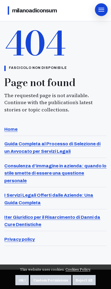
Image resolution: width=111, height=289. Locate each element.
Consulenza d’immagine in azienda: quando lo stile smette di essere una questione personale (55, 173)
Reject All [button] (84, 280)
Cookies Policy (77, 269)
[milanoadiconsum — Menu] (101, 9)
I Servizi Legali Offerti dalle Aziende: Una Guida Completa (48, 199)
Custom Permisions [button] (50, 280)
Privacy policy (19, 239)
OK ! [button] (22, 280)
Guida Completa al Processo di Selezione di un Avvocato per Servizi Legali (52, 147)
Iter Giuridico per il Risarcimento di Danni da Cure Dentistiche (52, 221)
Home (11, 129)
